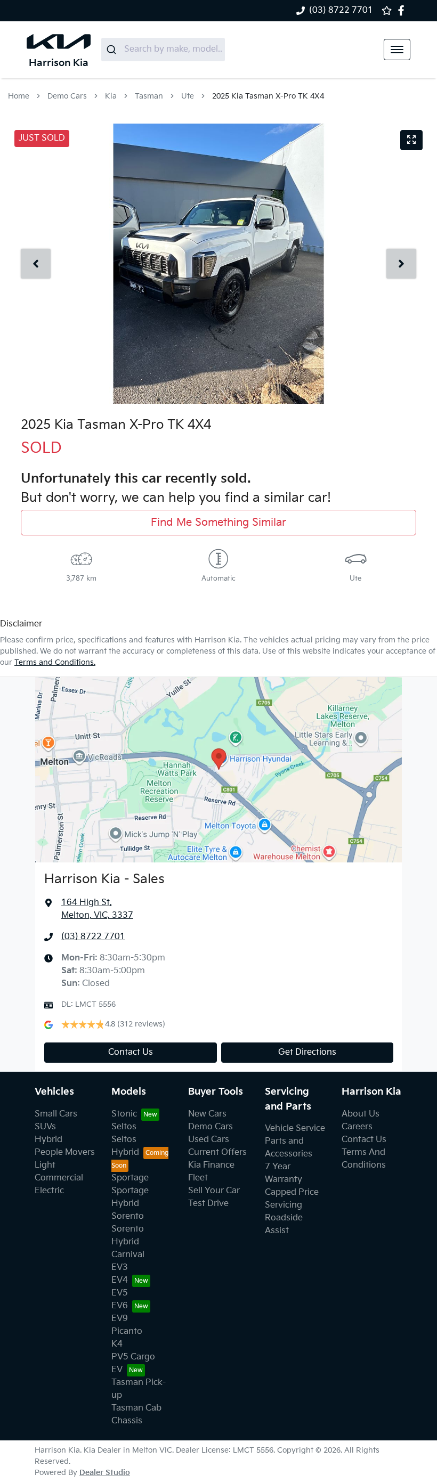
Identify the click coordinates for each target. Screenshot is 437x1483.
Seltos (123, 1127)
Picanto (126, 1331)
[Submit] (112, 49)
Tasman (149, 96)
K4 (117, 1344)
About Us (360, 1114)
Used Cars (208, 1140)
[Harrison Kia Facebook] (403, 10)
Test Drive (208, 1204)
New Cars (207, 1114)
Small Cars (56, 1114)
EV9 (119, 1319)
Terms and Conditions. (54, 662)
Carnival (127, 1255)
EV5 (119, 1293)
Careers (357, 1127)
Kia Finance (211, 1165)
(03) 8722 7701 (341, 10)
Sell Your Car (214, 1191)
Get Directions (307, 1052)
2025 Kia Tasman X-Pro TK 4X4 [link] (268, 96)
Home (18, 96)
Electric (49, 1191)
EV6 (119, 1306)
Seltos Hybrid (125, 1146)
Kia (111, 96)
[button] (397, 49)
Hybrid (48, 1140)
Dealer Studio (104, 1472)
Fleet (198, 1178)
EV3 (119, 1267)
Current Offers (217, 1152)
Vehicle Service (295, 1128)
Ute (187, 96)
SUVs (45, 1127)
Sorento (127, 1216)
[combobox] (163, 49)
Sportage (130, 1178)
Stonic (124, 1114)
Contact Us (130, 1052)
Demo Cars (67, 96)
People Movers (65, 1152)
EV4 (119, 1280)
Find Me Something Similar (218, 522)
